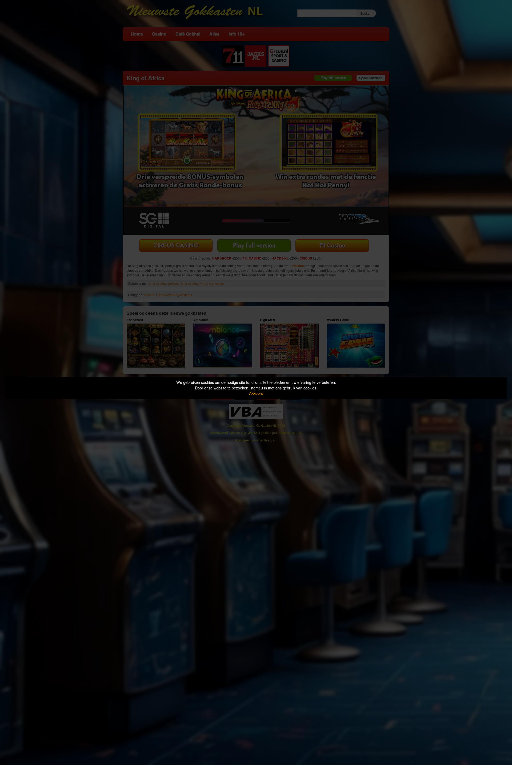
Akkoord (256, 393)
